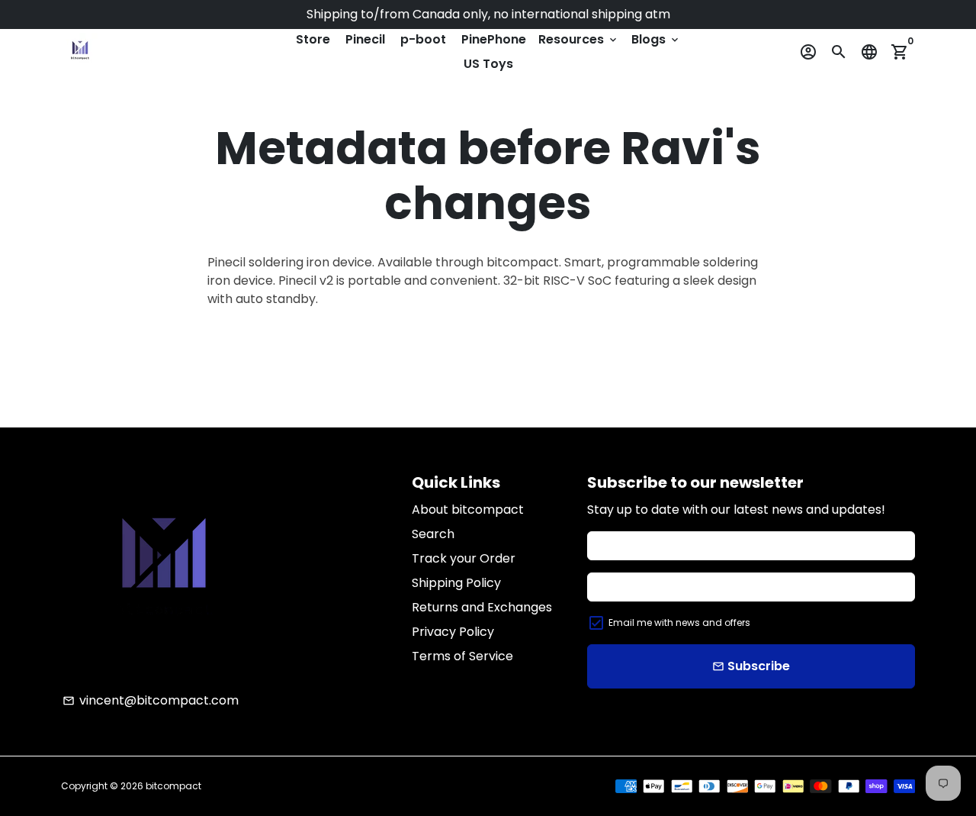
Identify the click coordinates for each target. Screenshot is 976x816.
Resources (578, 39)
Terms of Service (462, 656)
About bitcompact (468, 509)
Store (313, 39)
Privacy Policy (453, 631)
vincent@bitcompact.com (151, 700)
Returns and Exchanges (482, 607)
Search (433, 534)
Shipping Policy (456, 583)
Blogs (656, 39)
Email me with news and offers (679, 622)
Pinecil (365, 39)
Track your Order (463, 558)
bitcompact (173, 785)
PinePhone (493, 39)
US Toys (488, 64)
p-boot (423, 39)
